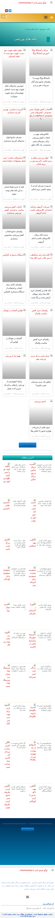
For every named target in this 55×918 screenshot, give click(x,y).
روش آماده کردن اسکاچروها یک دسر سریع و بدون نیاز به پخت (44, 543)
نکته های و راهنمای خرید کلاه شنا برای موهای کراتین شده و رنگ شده (41, 294)
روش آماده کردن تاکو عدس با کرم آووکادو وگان (45, 789)
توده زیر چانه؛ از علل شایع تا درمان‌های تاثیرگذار (18, 635)
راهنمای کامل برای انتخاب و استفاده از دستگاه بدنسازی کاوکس (14, 288)
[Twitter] (10, 10)
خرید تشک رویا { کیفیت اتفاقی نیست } (18, 607)
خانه (48, 29)
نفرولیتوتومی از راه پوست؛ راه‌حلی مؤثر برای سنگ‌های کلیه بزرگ (44, 746)
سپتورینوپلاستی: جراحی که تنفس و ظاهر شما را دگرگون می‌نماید (44, 572)
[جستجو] (3, 16)
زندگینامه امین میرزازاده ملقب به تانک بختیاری (44, 668)
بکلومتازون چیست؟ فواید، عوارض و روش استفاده (44, 708)
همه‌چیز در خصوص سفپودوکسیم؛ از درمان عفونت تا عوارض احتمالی (18, 572)
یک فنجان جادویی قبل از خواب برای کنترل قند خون (44, 503)
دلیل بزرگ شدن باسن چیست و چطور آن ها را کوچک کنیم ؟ (19, 543)
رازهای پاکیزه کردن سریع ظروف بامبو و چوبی (18, 789)
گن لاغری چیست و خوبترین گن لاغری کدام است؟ (18, 745)
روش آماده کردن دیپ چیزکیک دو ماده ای (19, 708)
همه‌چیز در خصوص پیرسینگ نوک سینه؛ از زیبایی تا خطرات (18, 668)
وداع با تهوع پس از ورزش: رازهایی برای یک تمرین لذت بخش (14, 385)
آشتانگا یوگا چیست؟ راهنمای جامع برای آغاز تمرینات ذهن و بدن (41, 81)
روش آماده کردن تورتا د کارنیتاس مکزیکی (45, 607)
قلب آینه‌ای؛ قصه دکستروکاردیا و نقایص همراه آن (19, 503)
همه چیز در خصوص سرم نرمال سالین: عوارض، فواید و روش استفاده (44, 468)
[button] (45, 17)
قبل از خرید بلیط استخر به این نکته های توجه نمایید (14, 190)
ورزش (42, 29)
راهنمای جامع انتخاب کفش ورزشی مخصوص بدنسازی (14, 235)
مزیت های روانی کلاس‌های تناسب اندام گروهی (41, 238)
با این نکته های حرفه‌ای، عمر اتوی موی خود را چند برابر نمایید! (18, 468)
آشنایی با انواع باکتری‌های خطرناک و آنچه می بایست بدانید (44, 636)
